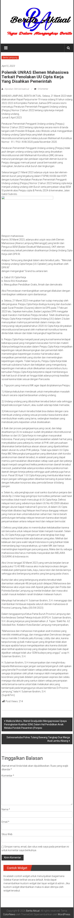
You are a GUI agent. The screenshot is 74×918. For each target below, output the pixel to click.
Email (5, 821)
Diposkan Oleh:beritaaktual (16, 89)
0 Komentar (42, 89)
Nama (6, 809)
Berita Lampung (10, 57)
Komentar (8, 775)
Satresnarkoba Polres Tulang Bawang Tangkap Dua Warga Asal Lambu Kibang (38, 739)
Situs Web (7, 834)
